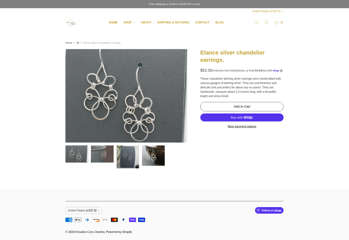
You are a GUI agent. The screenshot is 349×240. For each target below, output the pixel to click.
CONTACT (202, 22)
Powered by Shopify (119, 231)
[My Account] (266, 22)
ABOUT (146, 22)
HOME (113, 22)
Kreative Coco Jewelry (90, 231)
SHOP (127, 22)
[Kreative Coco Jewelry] (70, 22)
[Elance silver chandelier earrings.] (127, 96)
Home (68, 42)
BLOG (219, 22)
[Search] (256, 22)
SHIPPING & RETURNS (173, 22)
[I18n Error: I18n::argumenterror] (76, 154)
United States (266, 11)
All (77, 42)
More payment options (242, 126)
